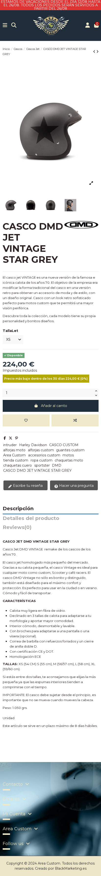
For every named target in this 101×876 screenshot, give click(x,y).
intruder (10, 445)
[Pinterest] (16, 438)
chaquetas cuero (17, 465)
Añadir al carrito (54, 406)
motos (68, 455)
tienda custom (15, 460)
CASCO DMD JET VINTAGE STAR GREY (37, 470)
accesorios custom (44, 455)
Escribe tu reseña (27, 485)
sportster (42, 465)
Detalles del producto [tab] (31, 518)
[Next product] (97, 51)
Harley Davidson (33, 445)
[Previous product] (94, 51)
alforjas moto (14, 450)
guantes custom (70, 450)
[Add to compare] (74, 420)
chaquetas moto (69, 460)
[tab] (51, 528)
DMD (56, 465)
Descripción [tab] (18, 508)
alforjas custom (41, 450)
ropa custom (41, 460)
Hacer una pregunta (76, 485)
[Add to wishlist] (26, 420)
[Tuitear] (10, 438)
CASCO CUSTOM (63, 445)
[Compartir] (5, 438)
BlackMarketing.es (71, 868)
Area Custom (14, 455)
